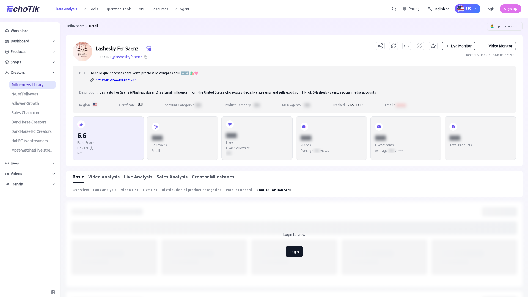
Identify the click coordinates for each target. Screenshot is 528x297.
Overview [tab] (81, 190)
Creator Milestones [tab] (213, 177)
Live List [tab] (150, 190)
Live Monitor (461, 45)
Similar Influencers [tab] (274, 190)
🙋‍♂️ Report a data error (504, 26)
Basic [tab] (78, 177)
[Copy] (145, 56)
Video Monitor (500, 45)
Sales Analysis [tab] (172, 177)
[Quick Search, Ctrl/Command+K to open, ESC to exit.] (394, 8)
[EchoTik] (23, 9)
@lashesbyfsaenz (127, 56)
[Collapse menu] (53, 292)
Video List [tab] (129, 190)
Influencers (75, 26)
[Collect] (433, 46)
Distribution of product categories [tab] (191, 190)
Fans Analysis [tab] (105, 190)
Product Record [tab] (239, 190)
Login (490, 8)
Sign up (510, 8)
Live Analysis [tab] (138, 177)
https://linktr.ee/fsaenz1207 (116, 80)
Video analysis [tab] (104, 177)
